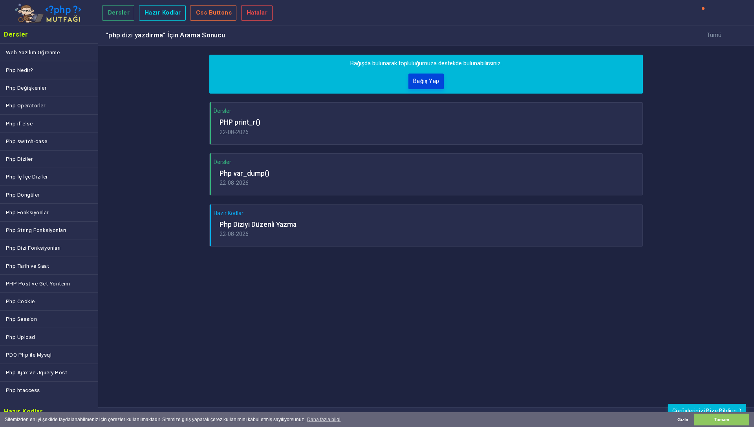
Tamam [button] (721, 419)
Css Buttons (214, 12)
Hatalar (257, 12)
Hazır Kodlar (163, 12)
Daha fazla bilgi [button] (323, 419)
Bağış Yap (426, 81)
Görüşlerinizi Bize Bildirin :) (707, 411)
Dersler (119, 12)
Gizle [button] (682, 419)
